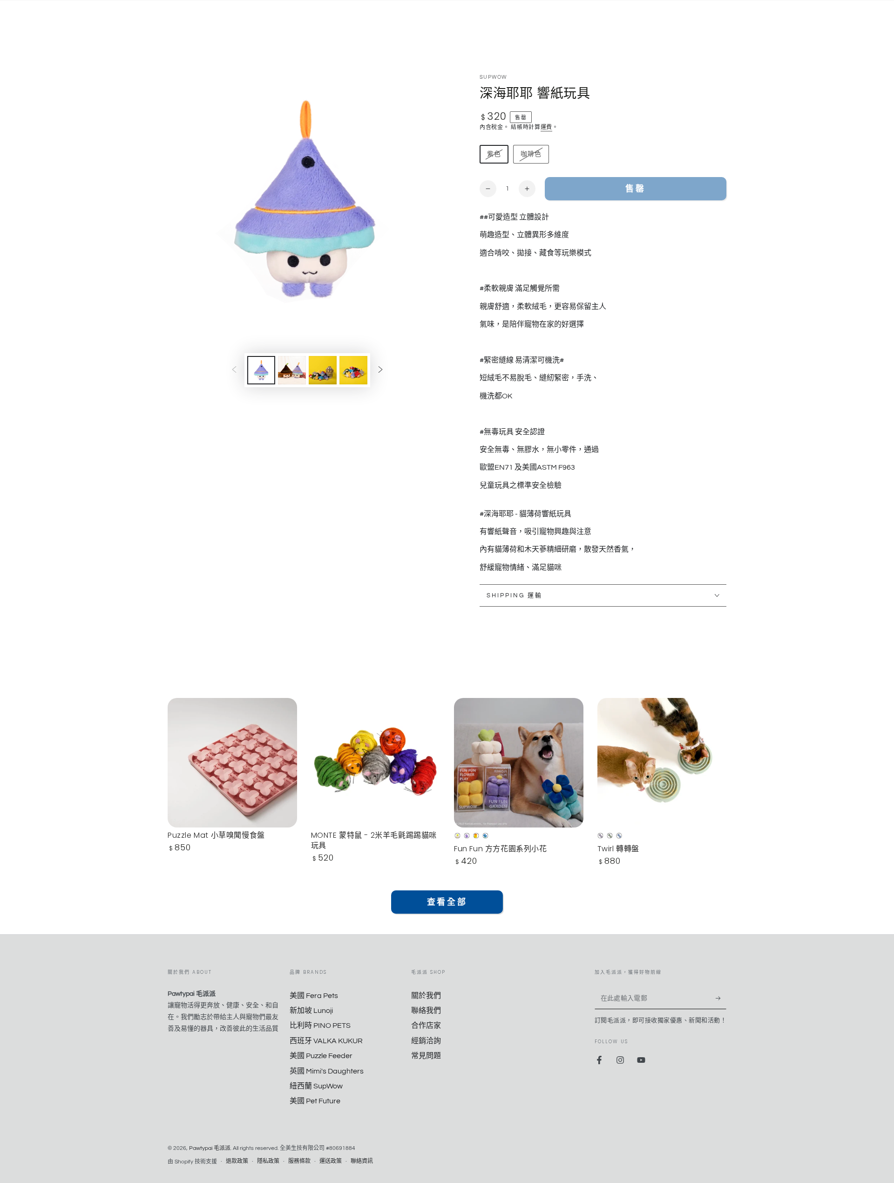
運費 (546, 127)
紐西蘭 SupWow (316, 1086)
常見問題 (426, 1056)
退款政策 (237, 1161)
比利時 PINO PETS (320, 1025)
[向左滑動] (234, 370)
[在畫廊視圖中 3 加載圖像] (323, 370)
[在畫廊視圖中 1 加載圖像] (261, 370)
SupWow (494, 77)
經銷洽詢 (426, 1041)
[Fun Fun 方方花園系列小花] (518, 762)
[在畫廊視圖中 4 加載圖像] (353, 370)
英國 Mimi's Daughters (327, 1071)
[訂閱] (721, 998)
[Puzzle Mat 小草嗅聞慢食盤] (232, 762)
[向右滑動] (380, 370)
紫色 (494, 157)
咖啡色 (531, 157)
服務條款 (299, 1161)
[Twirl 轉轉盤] (662, 762)
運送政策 (330, 1161)
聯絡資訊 (362, 1161)
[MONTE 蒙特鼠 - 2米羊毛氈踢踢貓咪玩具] (375, 762)
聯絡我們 (426, 1010)
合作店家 (426, 1025)
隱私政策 (268, 1161)
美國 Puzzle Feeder (321, 1056)
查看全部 (447, 902)
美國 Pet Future (315, 1101)
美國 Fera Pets (314, 995)
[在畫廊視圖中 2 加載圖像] (292, 370)
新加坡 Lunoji (311, 1010)
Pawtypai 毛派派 (209, 1148)
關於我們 (426, 995)
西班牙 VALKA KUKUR (326, 1041)
